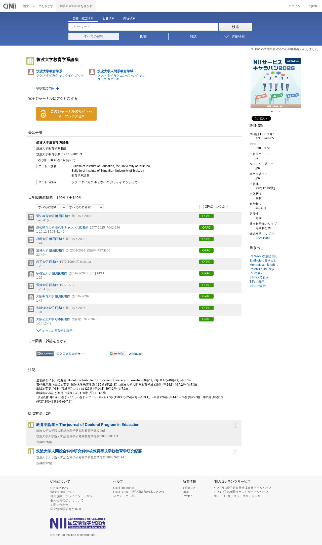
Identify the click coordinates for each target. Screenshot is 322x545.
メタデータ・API (124, 496)
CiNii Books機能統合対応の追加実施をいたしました (283, 49)
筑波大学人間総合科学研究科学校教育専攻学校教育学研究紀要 (89, 451)
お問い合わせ (59, 504)
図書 (143, 36)
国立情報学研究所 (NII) (65, 509)
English (312, 6)
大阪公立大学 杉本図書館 (53, 319)
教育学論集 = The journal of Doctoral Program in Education (87, 425)
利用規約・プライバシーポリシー (73, 496)
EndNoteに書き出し (263, 260)
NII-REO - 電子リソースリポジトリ (237, 496)
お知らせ (189, 488)
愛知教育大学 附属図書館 (53, 216)
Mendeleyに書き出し (264, 265)
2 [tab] (281, 111)
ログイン (295, 6)
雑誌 (193, 36)
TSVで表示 (257, 281)
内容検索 (129, 18)
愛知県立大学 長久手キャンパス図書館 (62, 227)
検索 (235, 26)
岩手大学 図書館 (47, 262)
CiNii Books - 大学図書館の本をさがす (139, 492)
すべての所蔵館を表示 (57, 331)
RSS (186, 492)
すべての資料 (93, 36)
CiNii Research (123, 488)
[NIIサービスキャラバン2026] (276, 83)
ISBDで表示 (258, 286)
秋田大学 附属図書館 (50, 239)
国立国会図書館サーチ (71, 354)
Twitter (187, 496)
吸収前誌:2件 (45, 88)
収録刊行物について (63, 492)
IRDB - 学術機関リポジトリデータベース (241, 492)
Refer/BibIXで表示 (262, 269)
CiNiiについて (59, 488)
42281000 (263, 238)
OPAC (206, 216)
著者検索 (108, 18)
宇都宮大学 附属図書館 (51, 273)
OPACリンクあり (216, 206)
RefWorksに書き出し (264, 256)
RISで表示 (257, 273)
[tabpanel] (276, 83)
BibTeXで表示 (259, 277)
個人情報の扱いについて (67, 500)
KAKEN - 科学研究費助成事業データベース (243, 488)
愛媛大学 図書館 (47, 285)
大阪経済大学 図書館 (50, 308)
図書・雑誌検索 (83, 18)
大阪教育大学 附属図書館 (53, 296)
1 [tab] (273, 111)
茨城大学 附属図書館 (50, 250)
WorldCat (135, 354)
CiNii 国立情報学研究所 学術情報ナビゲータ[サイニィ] (10, 6)
